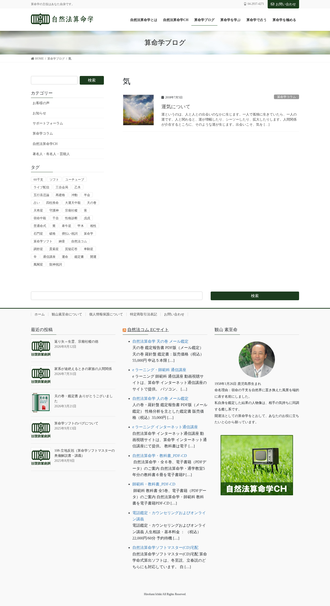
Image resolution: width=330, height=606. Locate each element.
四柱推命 (52, 202)
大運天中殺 (73, 202)
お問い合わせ (286, 4)
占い (37, 202)
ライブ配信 (41, 187)
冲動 (74, 195)
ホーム (40, 314)
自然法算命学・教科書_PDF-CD (159, 456)
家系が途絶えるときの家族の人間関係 (83, 369)
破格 (52, 233)
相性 (93, 226)
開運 (93, 257)
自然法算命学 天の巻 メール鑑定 (160, 341)
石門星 (38, 233)
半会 (87, 195)
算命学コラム (286, 97)
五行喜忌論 (41, 195)
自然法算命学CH (45, 144)
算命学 (88, 233)
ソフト (54, 179)
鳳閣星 (38, 264)
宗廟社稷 (71, 210)
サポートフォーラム (48, 123)
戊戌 (87, 218)
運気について (175, 106)
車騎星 (88, 249)
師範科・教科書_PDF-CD (153, 484)
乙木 (77, 187)
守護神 (54, 210)
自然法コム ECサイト (148, 329)
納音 (62, 241)
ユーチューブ (74, 179)
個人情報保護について (106, 314)
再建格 (60, 195)
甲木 (81, 226)
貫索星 (54, 249)
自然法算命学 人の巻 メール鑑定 (160, 398)
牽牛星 (66, 226)
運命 (65, 257)
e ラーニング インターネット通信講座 (165, 427)
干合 (55, 218)
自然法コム (79, 241)
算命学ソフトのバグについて (76, 423)
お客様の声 (41, 103)
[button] (257, 510)
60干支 (38, 179)
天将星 (38, 210)
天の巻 (91, 202)
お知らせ (39, 113)
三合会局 (62, 187)
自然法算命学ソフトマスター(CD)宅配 (165, 547)
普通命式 (40, 226)
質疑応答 (71, 249)
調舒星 (38, 249)
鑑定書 (79, 257)
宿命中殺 (40, 218)
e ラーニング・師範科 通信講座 (159, 370)
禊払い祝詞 (70, 233)
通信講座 (49, 257)
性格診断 (71, 218)
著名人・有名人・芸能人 (51, 154)
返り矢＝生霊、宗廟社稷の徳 (76, 341)
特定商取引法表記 (143, 314)
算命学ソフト (43, 241)
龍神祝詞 (55, 264)
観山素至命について (67, 314)
